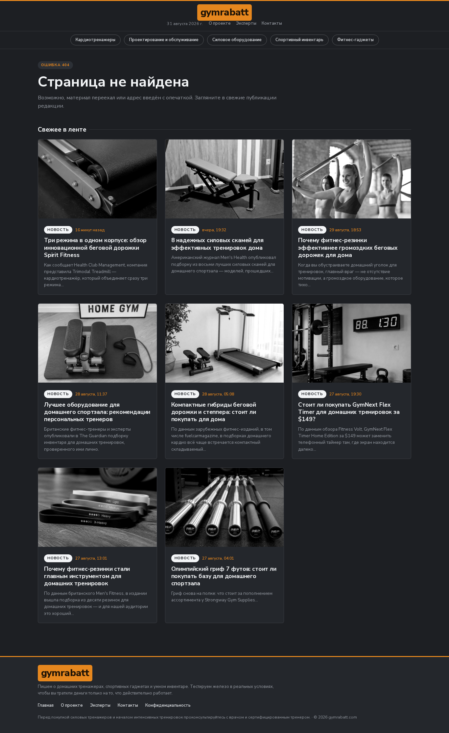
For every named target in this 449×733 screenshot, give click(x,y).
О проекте (220, 23)
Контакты (272, 23)
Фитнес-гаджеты (355, 40)
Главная (46, 705)
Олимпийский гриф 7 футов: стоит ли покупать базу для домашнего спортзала (223, 576)
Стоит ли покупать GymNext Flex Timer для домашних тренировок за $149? (348, 412)
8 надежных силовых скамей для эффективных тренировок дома (217, 243)
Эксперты (246, 23)
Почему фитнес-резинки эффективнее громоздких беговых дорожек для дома (348, 247)
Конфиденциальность (168, 705)
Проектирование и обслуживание (164, 40)
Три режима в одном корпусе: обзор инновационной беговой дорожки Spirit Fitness (95, 247)
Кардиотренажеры (95, 40)
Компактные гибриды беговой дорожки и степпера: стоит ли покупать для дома (213, 412)
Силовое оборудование (237, 40)
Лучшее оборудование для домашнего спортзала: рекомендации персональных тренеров (97, 412)
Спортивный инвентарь (299, 40)
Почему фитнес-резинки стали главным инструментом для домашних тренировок (87, 576)
